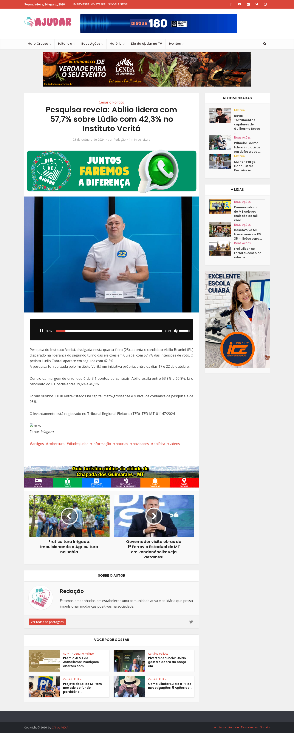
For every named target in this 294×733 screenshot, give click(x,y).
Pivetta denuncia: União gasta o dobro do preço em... (167, 662)
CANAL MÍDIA (60, 727)
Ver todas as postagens (47, 622)
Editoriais (65, 43)
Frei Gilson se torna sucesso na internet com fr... (248, 253)
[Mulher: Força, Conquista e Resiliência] (221, 161)
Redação (119, 140)
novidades (141, 443)
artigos (38, 443)
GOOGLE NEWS (118, 4)
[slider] (109, 331)
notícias (122, 443)
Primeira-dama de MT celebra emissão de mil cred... (246, 213)
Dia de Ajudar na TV (146, 43)
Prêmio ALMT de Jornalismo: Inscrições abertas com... (81, 662)
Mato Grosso (38, 43)
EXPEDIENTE (81, 4)
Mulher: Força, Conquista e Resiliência (245, 166)
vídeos (175, 443)
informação (102, 443)
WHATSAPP (98, 4)
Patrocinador (249, 727)
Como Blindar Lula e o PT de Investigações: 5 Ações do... (170, 686)
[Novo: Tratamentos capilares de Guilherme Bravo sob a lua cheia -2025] (221, 115)
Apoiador (220, 727)
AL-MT (67, 653)
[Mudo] (175, 331)
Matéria (116, 43)
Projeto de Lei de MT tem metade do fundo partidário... (82, 688)
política (159, 443)
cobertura (56, 443)
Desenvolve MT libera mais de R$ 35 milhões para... (248, 234)
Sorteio (265, 727)
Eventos (175, 43)
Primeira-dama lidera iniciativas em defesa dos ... (247, 147)
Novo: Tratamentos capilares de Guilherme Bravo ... (247, 124)
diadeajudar (78, 443)
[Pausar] (42, 331)
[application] (111, 329)
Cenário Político (111, 102)
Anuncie (233, 727)
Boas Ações (90, 43)
